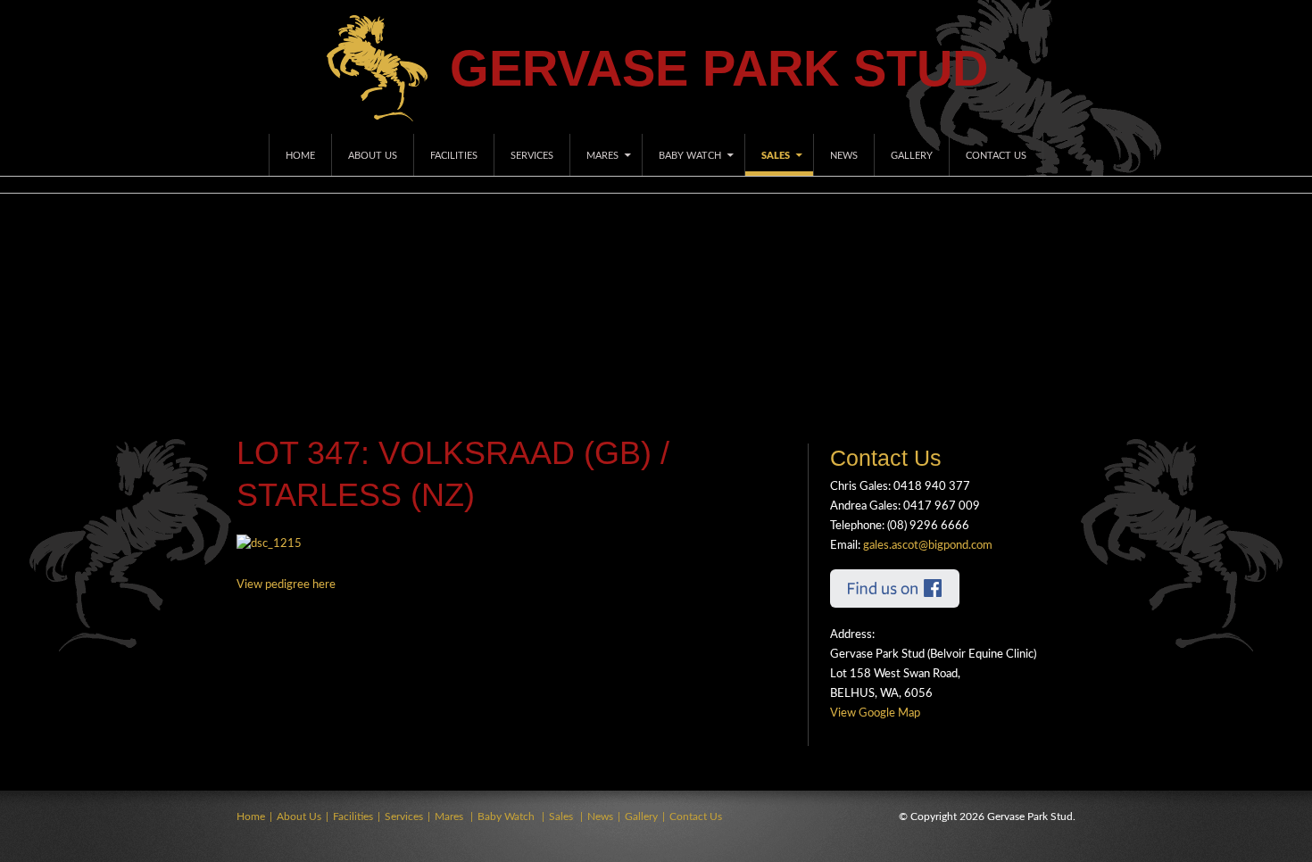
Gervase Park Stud (719, 68)
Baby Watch (690, 156)
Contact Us (996, 156)
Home (300, 156)
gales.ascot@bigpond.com (927, 545)
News (844, 156)
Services (532, 156)
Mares (602, 156)
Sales (775, 156)
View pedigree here (286, 585)
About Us (372, 156)
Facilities (453, 156)
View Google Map (875, 713)
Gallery (912, 156)
